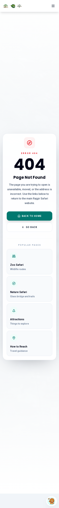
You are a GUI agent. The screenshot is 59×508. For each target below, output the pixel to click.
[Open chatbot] (51, 501)
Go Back (31, 227)
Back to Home (32, 216)
